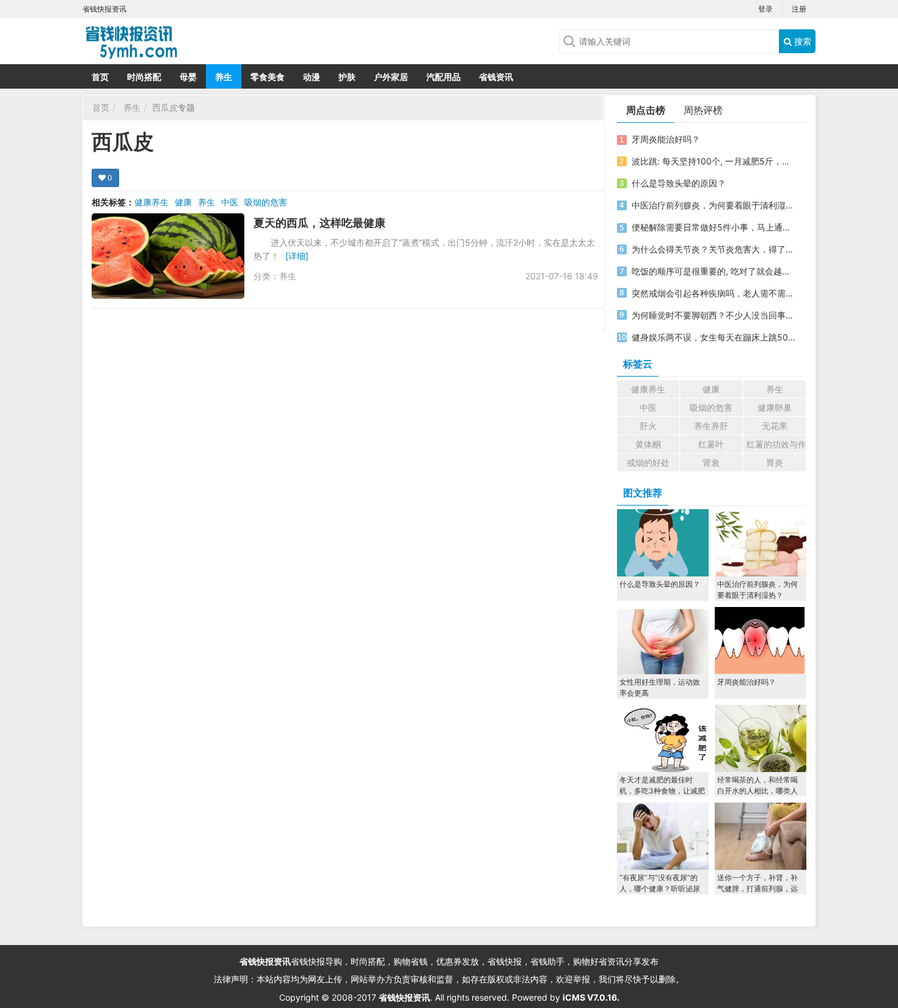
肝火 (648, 426)
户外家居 (391, 77)
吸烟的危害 (265, 202)
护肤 (347, 77)
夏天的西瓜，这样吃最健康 (319, 222)
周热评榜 (703, 110)
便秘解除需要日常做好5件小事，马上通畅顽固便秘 (713, 227)
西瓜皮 (165, 107)
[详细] (296, 256)
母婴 (188, 77)
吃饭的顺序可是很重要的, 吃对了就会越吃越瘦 (713, 271)
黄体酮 (648, 444)
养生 (223, 77)
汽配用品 (443, 77)
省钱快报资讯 (265, 961)
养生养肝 (711, 426)
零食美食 (267, 77)
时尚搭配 (144, 77)
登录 (765, 8)
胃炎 (774, 462)
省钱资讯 (496, 77)
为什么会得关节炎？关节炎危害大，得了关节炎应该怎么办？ (713, 249)
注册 (799, 8)
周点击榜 (645, 110)
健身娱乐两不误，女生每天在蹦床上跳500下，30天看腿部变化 (713, 337)
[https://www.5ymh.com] (180, 39)
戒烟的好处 (648, 462)
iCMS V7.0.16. (591, 997)
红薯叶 (711, 444)
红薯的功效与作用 (776, 444)
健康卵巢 (774, 407)
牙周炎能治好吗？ (666, 139)
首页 (100, 77)
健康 (183, 202)
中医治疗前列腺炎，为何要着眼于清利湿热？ (713, 205)
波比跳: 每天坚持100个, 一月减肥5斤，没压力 (713, 161)
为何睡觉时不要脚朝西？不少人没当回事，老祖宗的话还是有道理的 (713, 315)
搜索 (801, 41)
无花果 (774, 426)
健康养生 (151, 202)
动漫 (311, 77)
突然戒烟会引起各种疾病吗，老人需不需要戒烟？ (713, 293)
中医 (229, 202)
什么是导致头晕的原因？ (679, 183)
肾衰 (711, 462)
